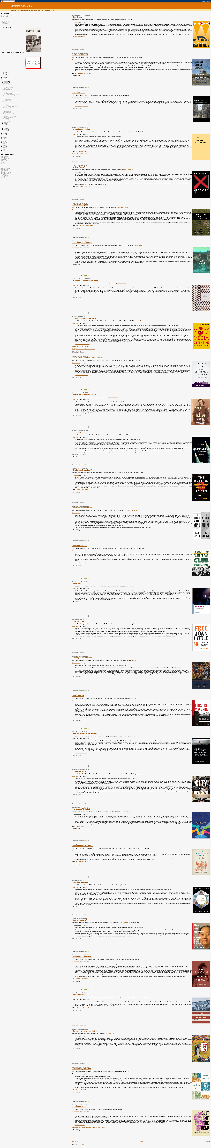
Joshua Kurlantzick (139, 320)
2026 (4, 74)
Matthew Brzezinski (5, 171)
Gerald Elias (4, 157)
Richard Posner (4, 176)
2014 (4, 141)
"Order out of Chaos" (80, 55)
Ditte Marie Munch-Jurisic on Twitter (84, 225)
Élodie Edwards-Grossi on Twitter (83, 1007)
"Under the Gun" (78, 92)
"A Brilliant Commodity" (81, 882)
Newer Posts (75, 1141)
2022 (4, 79)
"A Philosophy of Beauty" (81, 1069)
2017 (4, 137)
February (6, 129)
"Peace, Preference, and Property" (85, 733)
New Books (3, 22)
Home (141, 1141)
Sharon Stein (139, 245)
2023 (4, 78)
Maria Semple (4, 161)
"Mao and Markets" (79, 920)
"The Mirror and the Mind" (82, 508)
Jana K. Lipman (4, 160)
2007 (4, 150)
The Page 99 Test (5, 16)
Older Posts (207, 1141)
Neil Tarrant (135, 660)
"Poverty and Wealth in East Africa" (85, 280)
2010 (4, 146)
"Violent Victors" (78, 167)
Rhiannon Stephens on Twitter (82, 295)
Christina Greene (137, 624)
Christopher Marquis (125, 922)
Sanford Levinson (5, 173)
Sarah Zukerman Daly (128, 169)
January (5, 130)
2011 (4, 145)
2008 (4, 149)
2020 (4, 133)
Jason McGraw (4, 156)
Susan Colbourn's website (81, 454)
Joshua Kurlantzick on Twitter (82, 344)
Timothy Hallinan (5, 158)
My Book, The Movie (5, 20)
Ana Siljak (3, 162)
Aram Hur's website (79, 826)
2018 (4, 135)
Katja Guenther (133, 510)
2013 (4, 142)
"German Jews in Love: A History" (85, 1031)
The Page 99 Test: (82, 153)
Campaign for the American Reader (9, 15)
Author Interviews (5, 23)
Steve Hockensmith (5, 164)
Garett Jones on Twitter (81, 151)
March (5, 128)
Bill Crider (3, 166)
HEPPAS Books (21, 6)
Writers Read (4, 19)
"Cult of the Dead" (79, 1106)
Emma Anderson (4, 163)
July (4, 123)
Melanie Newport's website (81, 717)
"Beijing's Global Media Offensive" (85, 318)
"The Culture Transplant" (81, 129)
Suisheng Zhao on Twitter (81, 489)
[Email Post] (88, 49)
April (5, 127)
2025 (4, 76)
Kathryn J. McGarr (137, 774)
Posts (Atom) (82, 1144)
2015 (4, 139)
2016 (4, 138)
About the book (75, 22)
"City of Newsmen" (79, 771)
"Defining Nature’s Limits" (82, 658)
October (5, 119)
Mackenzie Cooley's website (81, 978)
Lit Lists (2, 17)
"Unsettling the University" (82, 242)
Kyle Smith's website (80, 1125)
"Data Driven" (77, 17)
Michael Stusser (4, 169)
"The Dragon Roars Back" (82, 470)
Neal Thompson (4, 175)
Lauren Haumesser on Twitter (82, 861)
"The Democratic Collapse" (82, 846)
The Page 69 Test (5, 21)
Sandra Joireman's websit (81, 753)
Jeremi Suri (3, 177)
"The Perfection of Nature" (82, 956)
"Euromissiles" (78, 432)
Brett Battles (3, 159)
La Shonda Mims (137, 360)
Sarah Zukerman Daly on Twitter (83, 186)
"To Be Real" (77, 583)
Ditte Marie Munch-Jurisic (122, 207)
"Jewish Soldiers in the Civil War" (84, 394)
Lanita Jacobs (132, 586)
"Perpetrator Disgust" (80, 205)
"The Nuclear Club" (79, 546)
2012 (4, 143)
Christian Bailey (111, 1033)
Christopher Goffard (5, 168)
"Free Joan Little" (78, 621)
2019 (4, 134)
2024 (4, 77)
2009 (4, 147)
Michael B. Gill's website (80, 1089)
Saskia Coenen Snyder (126, 884)
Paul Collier (3, 174)
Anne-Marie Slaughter (6, 172)
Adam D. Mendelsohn (113, 397)
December (6, 81)
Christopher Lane (5, 167)
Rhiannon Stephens (122, 283)
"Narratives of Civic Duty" (81, 809)
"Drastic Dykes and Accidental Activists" (87, 358)
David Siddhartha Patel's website (82, 73)
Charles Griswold (5, 170)
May (5, 125)
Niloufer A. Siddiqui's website (81, 106)
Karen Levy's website (80, 36)
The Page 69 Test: (80, 346)
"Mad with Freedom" (80, 994)
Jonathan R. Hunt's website (81, 562)
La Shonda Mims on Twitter (81, 375)
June (5, 124)
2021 (4, 132)
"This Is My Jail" (78, 696)
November (6, 82)
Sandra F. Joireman (134, 736)
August (5, 122)
